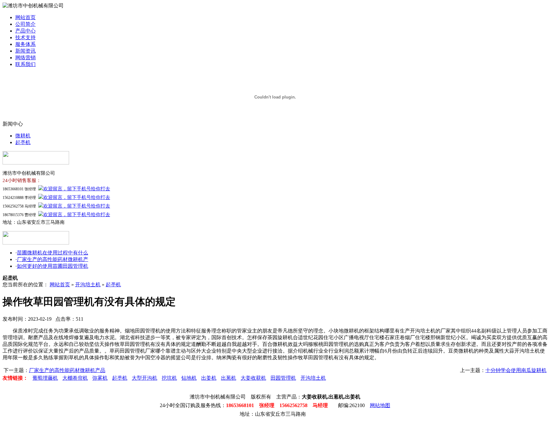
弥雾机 (100, 378)
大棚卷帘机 (75, 378)
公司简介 (25, 24)
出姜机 (208, 378)
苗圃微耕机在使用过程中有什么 (52, 252)
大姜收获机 (253, 378)
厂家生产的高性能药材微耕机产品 (67, 370)
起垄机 (23, 142)
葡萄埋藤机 (45, 378)
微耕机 (23, 135)
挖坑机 (169, 378)
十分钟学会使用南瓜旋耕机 (515, 370)
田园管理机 (283, 378)
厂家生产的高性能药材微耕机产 (52, 259)
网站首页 (25, 17)
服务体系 (25, 44)
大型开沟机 (144, 378)
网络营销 (25, 57)
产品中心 (25, 30)
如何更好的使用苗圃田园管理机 (52, 266)
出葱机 (228, 378)
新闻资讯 (25, 51)
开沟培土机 (88, 284)
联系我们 (25, 64)
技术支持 (25, 37)
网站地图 (380, 405)
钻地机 (189, 378)
